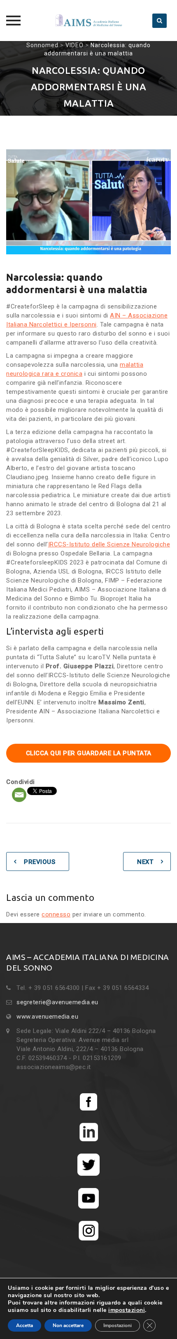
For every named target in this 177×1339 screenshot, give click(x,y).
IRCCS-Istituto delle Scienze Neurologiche (109, 544)
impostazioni (126, 1310)
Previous (39, 862)
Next (145, 862)
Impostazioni (117, 1325)
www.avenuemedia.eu (47, 1016)
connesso (56, 914)
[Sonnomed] (88, 20)
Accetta (24, 1325)
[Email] (19, 795)
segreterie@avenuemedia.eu (57, 1002)
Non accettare (68, 1325)
